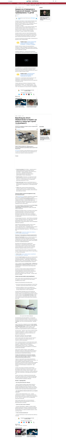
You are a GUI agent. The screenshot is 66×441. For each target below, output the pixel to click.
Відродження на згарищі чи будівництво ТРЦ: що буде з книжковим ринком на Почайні (45, 138)
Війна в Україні (25, 425)
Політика (26, 3)
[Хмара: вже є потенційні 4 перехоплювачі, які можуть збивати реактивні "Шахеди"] (45, 13)
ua (8, 1)
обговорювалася (21, 196)
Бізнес (30, 3)
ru (11, 1)
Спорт (36, 3)
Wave (39, 3)
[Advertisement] (26, 162)
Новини (18, 3)
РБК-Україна (17, 150)
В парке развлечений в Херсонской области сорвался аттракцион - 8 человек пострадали (28, 43)
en (10, 1)
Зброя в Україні (20, 425)
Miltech (16, 425)
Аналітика (22, 3)
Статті (23, 7)
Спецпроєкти (46, 3)
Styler (42, 3)
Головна (16, 7)
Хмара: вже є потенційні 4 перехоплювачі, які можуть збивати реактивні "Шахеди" (45, 18)
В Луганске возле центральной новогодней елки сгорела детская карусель (27, 75)
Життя (33, 3)
